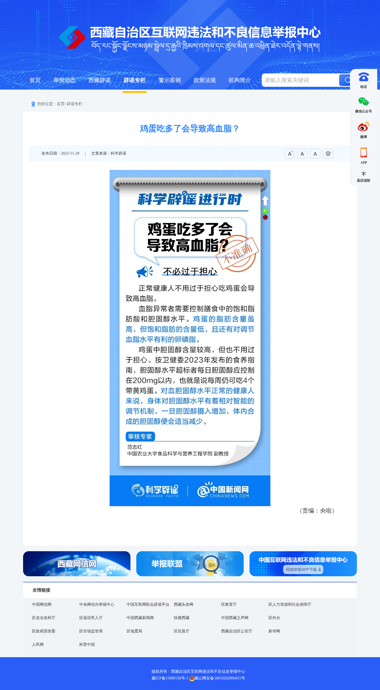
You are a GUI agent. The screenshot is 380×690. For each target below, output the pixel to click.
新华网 (274, 631)
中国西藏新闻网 (140, 618)
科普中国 (87, 644)
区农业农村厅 (43, 618)
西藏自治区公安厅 (236, 631)
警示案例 (170, 80)
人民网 (38, 644)
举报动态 (64, 80)
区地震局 (134, 631)
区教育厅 (229, 604)
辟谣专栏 (135, 80)
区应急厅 (181, 631)
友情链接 (41, 590)
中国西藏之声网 (234, 618)
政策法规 (205, 80)
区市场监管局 (91, 631)
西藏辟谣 (99, 80)
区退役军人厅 (91, 618)
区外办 (274, 618)
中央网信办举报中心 (96, 604)
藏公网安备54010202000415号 (219, 678)
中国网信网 (41, 604)
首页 (35, 80)
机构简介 (240, 80)
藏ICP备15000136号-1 (170, 678)
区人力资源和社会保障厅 (289, 604)
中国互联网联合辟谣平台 (148, 604)
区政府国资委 (43, 631)
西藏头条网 (183, 604)
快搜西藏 (181, 618)
